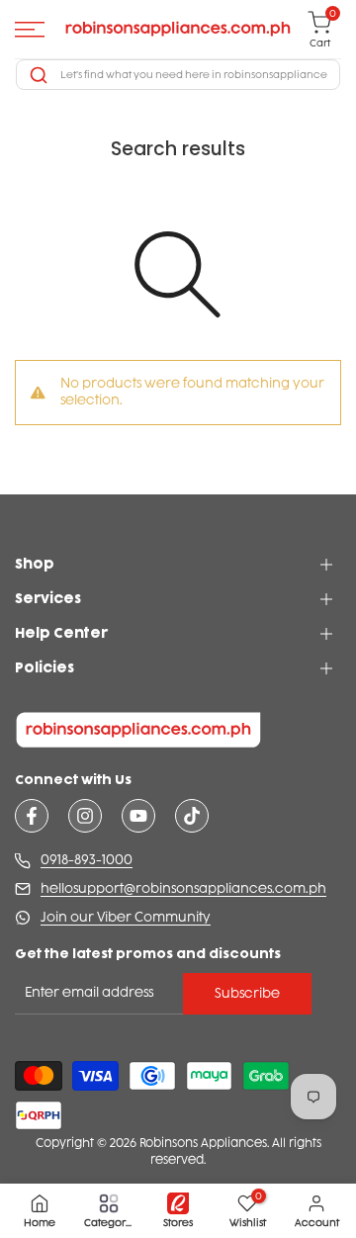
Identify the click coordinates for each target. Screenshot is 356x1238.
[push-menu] (29, 29)
